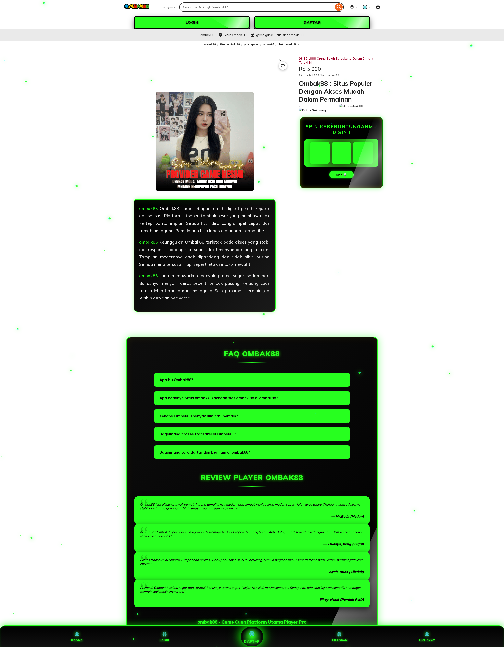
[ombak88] (137, 9)
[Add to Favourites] (283, 66)
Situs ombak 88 (229, 44)
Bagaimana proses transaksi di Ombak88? (197, 434)
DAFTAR (312, 22)
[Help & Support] (353, 7)
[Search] (339, 7)
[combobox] (256, 7)
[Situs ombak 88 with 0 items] (378, 7)
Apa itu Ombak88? (176, 379)
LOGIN (192, 22)
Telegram (339, 640)
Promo (77, 640)
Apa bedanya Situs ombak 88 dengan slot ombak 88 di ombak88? (218, 398)
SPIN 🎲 (341, 174)
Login (164, 640)
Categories (168, 7)
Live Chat (427, 640)
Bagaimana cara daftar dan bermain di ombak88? (204, 452)
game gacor (251, 44)
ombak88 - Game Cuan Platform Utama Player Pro (252, 622)
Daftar (252, 641)
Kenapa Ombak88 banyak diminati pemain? (198, 416)
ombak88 (210, 44)
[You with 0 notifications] (366, 7)
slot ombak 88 (287, 44)
